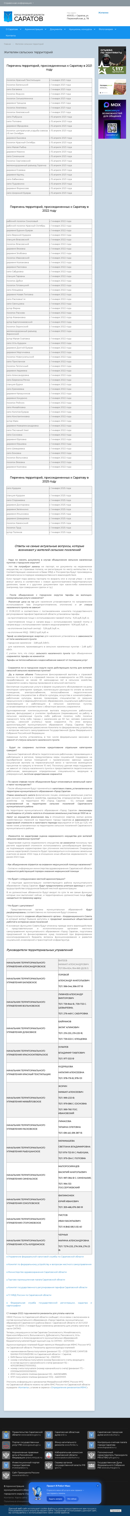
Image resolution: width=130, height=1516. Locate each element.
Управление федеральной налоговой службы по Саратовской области (46, 1256)
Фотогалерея (106, 29)
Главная (7, 44)
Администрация (34, 29)
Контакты (11, 35)
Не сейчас (72, 1499)
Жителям (103, 13)
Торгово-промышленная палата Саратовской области (36, 1279)
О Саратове (12, 29)
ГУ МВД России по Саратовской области (29, 1295)
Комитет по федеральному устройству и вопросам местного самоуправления (50, 1264)
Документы (56, 29)
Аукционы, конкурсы (80, 29)
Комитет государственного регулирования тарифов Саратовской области (47, 1287)
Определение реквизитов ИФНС (69, 1387)
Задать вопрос (55, 1499)
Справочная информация (18, 3)
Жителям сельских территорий (29, 44)
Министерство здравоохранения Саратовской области (37, 1272)
